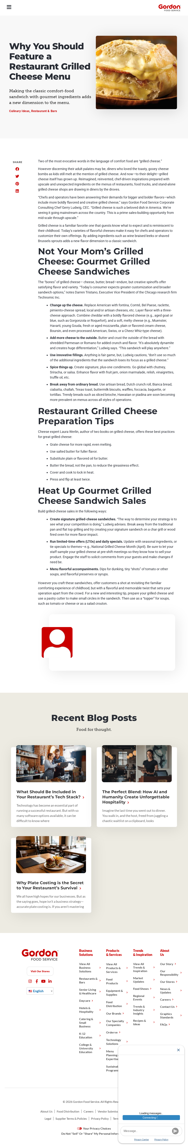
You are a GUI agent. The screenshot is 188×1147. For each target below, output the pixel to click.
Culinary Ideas (19, 111)
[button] (17, 169)
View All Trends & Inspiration (140, 967)
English (38, 991)
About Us (46, 1111)
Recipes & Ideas (139, 1022)
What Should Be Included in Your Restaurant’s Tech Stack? (49, 794)
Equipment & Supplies (114, 992)
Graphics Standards (166, 1015)
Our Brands (113, 1013)
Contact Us (167, 1006)
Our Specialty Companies (115, 1023)
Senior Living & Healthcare (87, 991)
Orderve (112, 1032)
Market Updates (138, 979)
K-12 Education (85, 1035)
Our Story (166, 964)
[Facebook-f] (37, 981)
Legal (48, 1118)
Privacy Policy (100, 1118)
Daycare (84, 1000)
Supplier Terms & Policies (71, 1118)
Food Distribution (114, 1004)
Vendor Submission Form (113, 1111)
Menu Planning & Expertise (113, 1055)
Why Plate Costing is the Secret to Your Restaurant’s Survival (50, 885)
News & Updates (165, 990)
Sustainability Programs (115, 1068)
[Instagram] (30, 981)
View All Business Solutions (85, 967)
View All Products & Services (113, 968)
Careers (165, 999)
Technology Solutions (113, 1041)
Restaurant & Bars (44, 111)
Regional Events (138, 997)
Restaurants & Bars (88, 980)
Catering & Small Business (86, 1022)
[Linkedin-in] (50, 981)
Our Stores (167, 981)
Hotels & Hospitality (86, 1009)
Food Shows (141, 988)
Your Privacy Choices (96, 1128)
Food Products (112, 981)
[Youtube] (43, 981)
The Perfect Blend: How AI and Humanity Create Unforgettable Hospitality (135, 797)
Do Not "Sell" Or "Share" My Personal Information (94, 1133)
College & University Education (86, 1048)
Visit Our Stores (40, 971)
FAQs (163, 1024)
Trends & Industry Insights (139, 1010)
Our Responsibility (169, 972)
